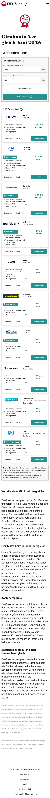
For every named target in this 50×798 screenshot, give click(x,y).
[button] (45, 4)
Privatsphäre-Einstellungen (25, 794)
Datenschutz (25, 779)
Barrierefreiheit (25, 789)
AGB (25, 784)
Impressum (25, 774)
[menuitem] (14, 5)
